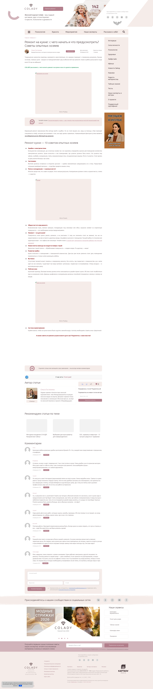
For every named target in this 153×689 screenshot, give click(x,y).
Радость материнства (113, 78)
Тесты (110, 88)
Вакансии (79, 666)
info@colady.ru (74, 682)
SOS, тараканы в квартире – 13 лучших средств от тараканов (90, 435)
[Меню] (29, 32)
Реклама (104, 666)
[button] (58, 638)
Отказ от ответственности (51, 669)
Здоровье (112, 54)
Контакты (69, 666)
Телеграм (67, 377)
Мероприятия (71, 32)
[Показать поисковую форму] (124, 32)
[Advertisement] (63, 350)
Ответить (46, 454)
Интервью (112, 41)
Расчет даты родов (115, 619)
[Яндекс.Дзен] (126, 17)
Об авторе (32, 401)
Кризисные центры (49, 674)
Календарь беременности (114, 612)
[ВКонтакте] (108, 17)
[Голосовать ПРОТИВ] (86, 384)
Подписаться (70, 51)
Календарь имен (115, 630)
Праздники (113, 636)
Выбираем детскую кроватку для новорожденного (62, 435)
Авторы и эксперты (92, 666)
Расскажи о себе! (111, 32)
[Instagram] (117, 17)
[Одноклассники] (112, 17)
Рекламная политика (49, 671)
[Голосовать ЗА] (82, 384)
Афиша (111, 63)
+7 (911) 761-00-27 (87, 682)
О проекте (112, 99)
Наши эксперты (90, 32)
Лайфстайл (112, 59)
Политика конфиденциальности (52, 666)
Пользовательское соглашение (52, 663)
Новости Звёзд (114, 68)
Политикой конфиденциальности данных (117, 649)
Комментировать (36, 589)
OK (20, 685)
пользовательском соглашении (67, 589)
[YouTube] (121, 17)
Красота (55, 32)
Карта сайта (47, 676)
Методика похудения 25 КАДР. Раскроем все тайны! (36, 435)
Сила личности (114, 45)
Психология (40, 32)
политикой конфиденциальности (77, 588)
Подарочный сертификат (113, 105)
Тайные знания (114, 84)
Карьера (111, 73)
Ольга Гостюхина (36, 50)
